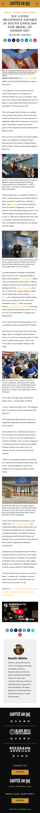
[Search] (37, 3)
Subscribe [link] (20, 800)
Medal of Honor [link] (29, 12)
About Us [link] (12, 786)
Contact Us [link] (20, 772)
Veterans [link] (17, 12)
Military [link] (7, 12)
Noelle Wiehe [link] (26, 35)
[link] (20, 4)
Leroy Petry (29, 78)
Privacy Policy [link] (20, 786)
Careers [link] (29, 786)
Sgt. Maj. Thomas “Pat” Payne (17, 306)
